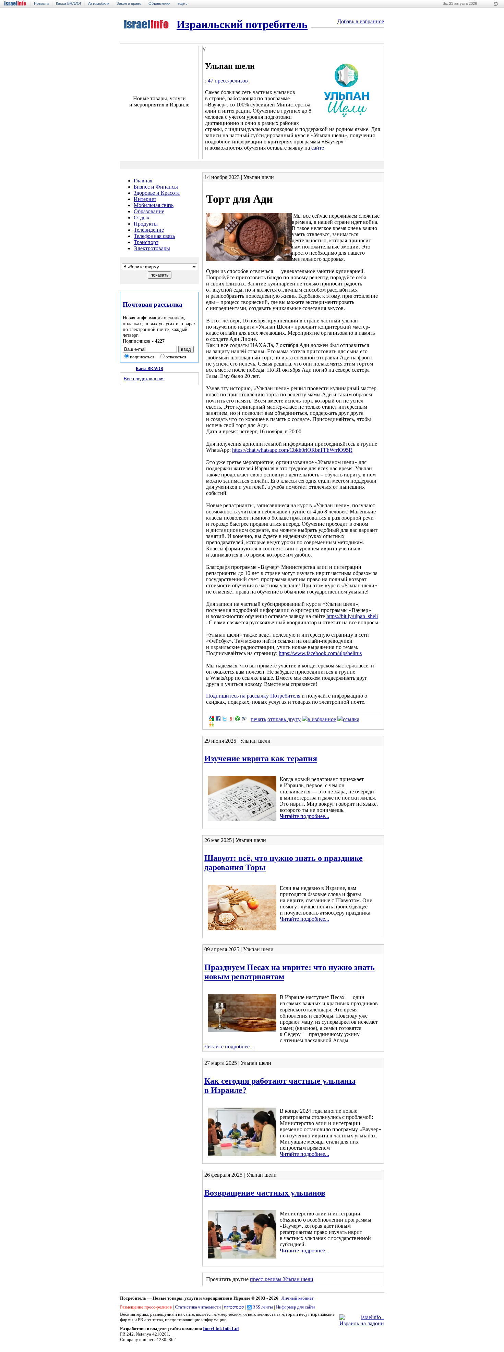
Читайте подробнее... (304, 816)
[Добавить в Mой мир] (237, 719)
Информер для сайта (295, 1307)
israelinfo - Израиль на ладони (17, 3)
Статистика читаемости (198, 1307)
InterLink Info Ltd (221, 1328)
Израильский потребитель (242, 24)
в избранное (322, 719)
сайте (317, 148)
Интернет (145, 199)
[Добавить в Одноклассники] (211, 724)
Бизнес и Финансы (156, 187)
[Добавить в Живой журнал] (244, 719)
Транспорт (146, 242)
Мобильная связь (153, 205)
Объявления (159, 3)
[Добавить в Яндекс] (231, 719)
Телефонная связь (154, 236)
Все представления (144, 378)
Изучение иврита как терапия (260, 758)
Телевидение (149, 230)
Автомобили (98, 3)
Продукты (146, 224)
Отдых (141, 217)
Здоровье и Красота (157, 193)
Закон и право (129, 3)
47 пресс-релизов (228, 81)
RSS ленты (262, 1307)
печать (258, 719)
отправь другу (284, 719)
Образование (149, 211)
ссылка (351, 719)
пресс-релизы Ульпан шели (281, 1279)
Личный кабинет (297, 1298)
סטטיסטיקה (234, 1307)
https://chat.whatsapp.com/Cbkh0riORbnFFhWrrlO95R (292, 450)
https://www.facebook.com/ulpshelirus (320, 653)
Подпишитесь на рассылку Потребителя (253, 696)
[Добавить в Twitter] (224, 719)
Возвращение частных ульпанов (264, 1192)
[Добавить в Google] (211, 719)
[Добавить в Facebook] (218, 719)
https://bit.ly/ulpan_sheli (352, 616)
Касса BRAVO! (68, 3)
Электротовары (152, 248)
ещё (182, 3)
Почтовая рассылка (152, 304)
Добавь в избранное (360, 21)
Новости (41, 3)
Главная (143, 180)
